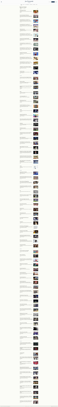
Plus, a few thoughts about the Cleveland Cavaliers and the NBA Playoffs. (26, 291)
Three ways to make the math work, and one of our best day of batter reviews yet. (26, 397)
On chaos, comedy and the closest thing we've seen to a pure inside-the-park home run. (26, 309)
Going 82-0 (21, 221)
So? (20, 190)
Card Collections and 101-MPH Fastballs (25, 290)
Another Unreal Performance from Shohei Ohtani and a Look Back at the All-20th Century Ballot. (26, 273)
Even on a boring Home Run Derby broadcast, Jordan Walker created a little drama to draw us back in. (26, 138)
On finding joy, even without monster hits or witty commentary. (25, 133)
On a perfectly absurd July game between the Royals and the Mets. (26, 162)
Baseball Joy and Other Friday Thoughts (25, 151)
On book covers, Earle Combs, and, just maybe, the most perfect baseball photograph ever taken (26, 106)
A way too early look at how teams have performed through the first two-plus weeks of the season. (26, 377)
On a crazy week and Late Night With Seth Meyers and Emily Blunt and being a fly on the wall (26, 227)
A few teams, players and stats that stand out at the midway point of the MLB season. (26, 143)
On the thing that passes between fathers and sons (25, 191)
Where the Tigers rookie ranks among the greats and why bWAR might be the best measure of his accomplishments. (26, 16)
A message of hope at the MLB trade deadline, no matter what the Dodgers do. (26, 72)
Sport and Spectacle (23, 137)
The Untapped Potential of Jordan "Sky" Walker (25, 392)
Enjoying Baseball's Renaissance (24, 367)
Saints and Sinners (22, 254)
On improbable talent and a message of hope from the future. (25, 214)
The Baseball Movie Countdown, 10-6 (25, 33)
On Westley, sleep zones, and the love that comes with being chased (26, 324)
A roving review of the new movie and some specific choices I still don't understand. (26, 115)
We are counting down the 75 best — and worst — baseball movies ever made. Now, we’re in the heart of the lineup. (26, 25)
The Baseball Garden (23, 10)
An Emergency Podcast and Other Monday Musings (26, 348)
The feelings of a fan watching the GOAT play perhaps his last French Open (26, 245)
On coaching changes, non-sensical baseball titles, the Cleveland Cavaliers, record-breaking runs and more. (25, 349)
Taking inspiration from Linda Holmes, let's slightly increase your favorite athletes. (26, 305)
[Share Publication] (50, 1)
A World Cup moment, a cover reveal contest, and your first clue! (26, 147)
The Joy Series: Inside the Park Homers (25, 308)
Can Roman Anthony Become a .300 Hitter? (26, 396)
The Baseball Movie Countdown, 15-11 (25, 43)
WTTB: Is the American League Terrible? (25, 194)
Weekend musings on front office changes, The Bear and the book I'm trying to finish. (26, 173)
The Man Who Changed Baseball (24, 38)
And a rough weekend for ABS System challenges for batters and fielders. (26, 358)
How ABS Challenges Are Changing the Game (25, 362)
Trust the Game (22, 71)
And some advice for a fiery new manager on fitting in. (25, 401)
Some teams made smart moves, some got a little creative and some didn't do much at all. (26, 67)
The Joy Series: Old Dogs (23, 322)
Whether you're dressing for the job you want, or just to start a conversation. (26, 204)
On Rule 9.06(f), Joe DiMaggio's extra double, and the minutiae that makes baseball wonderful (25, 82)
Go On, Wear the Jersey (23, 203)
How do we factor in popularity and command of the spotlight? (25, 88)
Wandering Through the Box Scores (25, 235)
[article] (29, 12)
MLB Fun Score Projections (24, 263)
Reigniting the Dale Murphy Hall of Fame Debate (26, 86)
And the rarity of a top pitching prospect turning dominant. (26, 300)
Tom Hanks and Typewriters (24, 295)
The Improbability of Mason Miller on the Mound (26, 386)
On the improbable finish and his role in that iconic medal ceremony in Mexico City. (26, 314)
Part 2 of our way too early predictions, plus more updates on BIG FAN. (26, 373)
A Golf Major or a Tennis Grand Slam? (25, 381)
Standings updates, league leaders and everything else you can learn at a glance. (26, 236)
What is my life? (21, 218)
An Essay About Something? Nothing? (25, 342)
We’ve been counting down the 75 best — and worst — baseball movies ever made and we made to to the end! (25, 20)
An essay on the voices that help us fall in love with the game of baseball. (26, 328)
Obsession (21, 123)
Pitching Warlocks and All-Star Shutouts (25, 132)
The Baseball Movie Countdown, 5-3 (25, 24)
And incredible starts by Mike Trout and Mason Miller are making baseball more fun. (26, 363)
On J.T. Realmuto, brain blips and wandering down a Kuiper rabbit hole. (26, 110)
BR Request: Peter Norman (23, 313)
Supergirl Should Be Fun (23, 114)
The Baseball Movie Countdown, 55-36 (25, 57)
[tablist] (23, 8)
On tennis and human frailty (23, 255)
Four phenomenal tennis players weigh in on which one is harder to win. (26, 382)
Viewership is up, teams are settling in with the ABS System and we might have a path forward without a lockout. (26, 368)
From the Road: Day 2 (23, 281)
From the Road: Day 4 (23, 272)
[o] (35, 354)
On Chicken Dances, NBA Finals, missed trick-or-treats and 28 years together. (26, 231)
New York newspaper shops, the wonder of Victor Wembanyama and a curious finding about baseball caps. (26, 282)
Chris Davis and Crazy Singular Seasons (25, 77)
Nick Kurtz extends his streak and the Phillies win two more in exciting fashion (26, 337)
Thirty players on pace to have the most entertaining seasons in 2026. (26, 264)
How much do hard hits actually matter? (24, 251)
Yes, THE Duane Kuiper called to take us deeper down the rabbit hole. (26, 101)
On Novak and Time (23, 244)
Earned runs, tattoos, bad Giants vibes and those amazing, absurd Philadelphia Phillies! (26, 177)
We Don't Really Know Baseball (24, 250)
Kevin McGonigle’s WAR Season (24, 15)
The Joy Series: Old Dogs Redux (24, 181)
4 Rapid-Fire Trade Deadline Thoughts (25, 66)
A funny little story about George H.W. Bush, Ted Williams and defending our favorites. (26, 30)
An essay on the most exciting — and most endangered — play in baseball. (26, 333)
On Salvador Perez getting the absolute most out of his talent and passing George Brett (26, 92)
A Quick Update (22, 352)
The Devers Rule (22, 81)
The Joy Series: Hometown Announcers (25, 327)
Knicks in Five (22, 208)
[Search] (49, 1)
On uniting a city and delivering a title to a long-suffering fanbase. (26, 209)
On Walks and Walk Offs (23, 336)
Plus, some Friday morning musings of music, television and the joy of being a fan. (26, 387)
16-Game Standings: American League (25, 376)
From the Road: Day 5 (23, 268)
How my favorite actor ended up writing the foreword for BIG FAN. (26, 296)
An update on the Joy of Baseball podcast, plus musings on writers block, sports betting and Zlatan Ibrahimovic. (26, 152)
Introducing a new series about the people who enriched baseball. (26, 11)
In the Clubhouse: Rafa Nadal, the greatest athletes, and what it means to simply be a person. (26, 124)
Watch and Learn (22, 29)
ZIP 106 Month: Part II (23, 100)
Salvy (20, 91)
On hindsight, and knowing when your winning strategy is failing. (26, 129)
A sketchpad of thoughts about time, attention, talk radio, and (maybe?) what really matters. (26, 343)
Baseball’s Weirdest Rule (23, 52)
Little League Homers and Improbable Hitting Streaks (25, 161)
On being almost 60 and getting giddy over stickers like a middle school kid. (26, 187)
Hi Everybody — (21, 353)
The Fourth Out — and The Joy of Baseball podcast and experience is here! (25, 53)
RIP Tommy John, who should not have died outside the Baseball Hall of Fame (25, 39)
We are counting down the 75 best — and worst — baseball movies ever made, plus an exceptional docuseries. (26, 49)
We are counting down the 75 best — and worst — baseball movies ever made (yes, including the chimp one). (26, 63)
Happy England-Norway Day (24, 146)
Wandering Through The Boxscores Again (24, 195)
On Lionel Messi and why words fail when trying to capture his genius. (26, 200)
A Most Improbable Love (23, 96)
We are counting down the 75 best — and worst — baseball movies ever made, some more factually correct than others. (26, 35)
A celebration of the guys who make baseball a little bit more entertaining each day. (26, 260)
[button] (21, 4)
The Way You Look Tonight (23, 230)
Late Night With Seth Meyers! (24, 217)
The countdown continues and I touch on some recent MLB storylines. (26, 44)
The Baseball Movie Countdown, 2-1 (25, 19)
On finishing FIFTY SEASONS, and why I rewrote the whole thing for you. (26, 167)
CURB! (21, 109)
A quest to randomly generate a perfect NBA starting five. (26, 222)
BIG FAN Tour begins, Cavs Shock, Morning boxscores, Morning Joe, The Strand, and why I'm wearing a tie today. (26, 287)
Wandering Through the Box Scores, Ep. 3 (26, 176)
